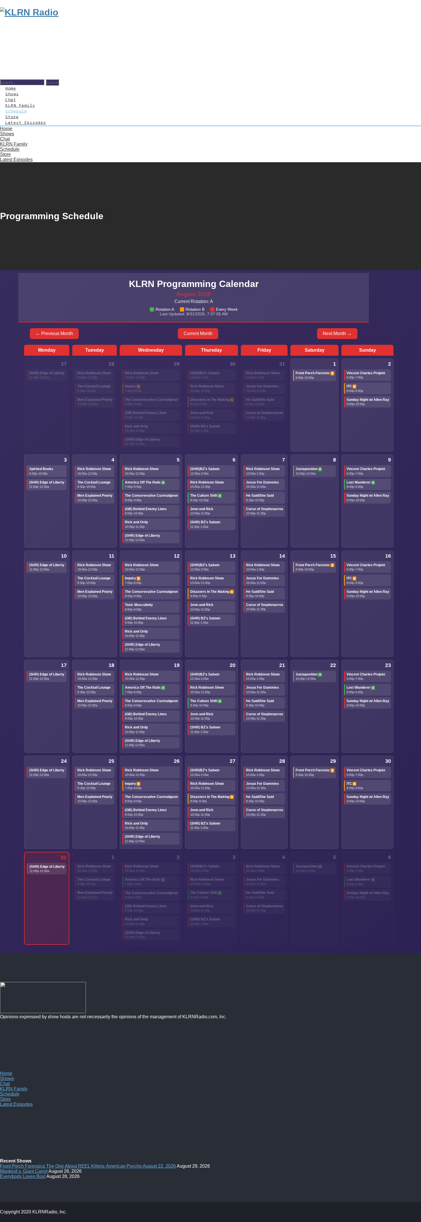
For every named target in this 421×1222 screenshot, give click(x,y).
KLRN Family (13, 144)
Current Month (198, 333)
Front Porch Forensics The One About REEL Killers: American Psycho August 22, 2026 (88, 1166)
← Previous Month (54, 333)
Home (6, 1073)
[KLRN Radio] (29, 12)
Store (5, 154)
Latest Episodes (25, 122)
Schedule (9, 149)
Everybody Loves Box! (23, 1176)
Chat (5, 138)
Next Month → (337, 333)
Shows (7, 1078)
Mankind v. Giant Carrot (24, 1171)
